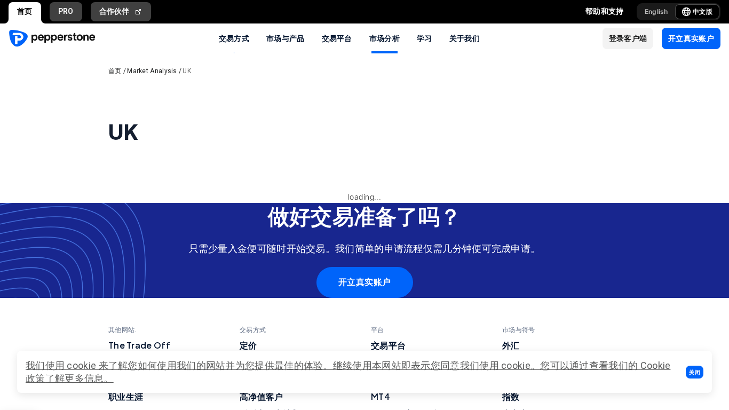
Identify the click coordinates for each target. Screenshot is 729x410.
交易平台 (337, 38)
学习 (424, 38)
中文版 (702, 11)
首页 (25, 11)
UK (187, 71)
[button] (694, 372)
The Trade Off (139, 345)
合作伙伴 (114, 11)
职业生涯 (125, 396)
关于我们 (464, 38)
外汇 (511, 345)
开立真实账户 (364, 282)
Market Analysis (152, 71)
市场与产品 (285, 38)
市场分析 (384, 38)
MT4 (380, 396)
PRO (66, 11)
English (656, 11)
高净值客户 (261, 396)
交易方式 (234, 38)
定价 (248, 345)
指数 (511, 396)
